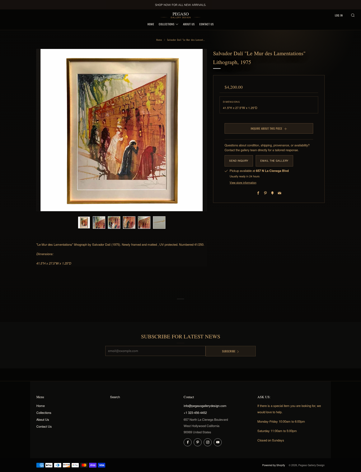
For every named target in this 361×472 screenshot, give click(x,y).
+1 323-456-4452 (195, 412)
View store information (243, 182)
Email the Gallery (274, 160)
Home (150, 24)
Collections (166, 24)
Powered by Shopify (273, 465)
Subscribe (228, 351)
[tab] (84, 222)
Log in (339, 15)
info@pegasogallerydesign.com (205, 405)
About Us (189, 24)
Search (115, 397)
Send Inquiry (238, 160)
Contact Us (206, 24)
